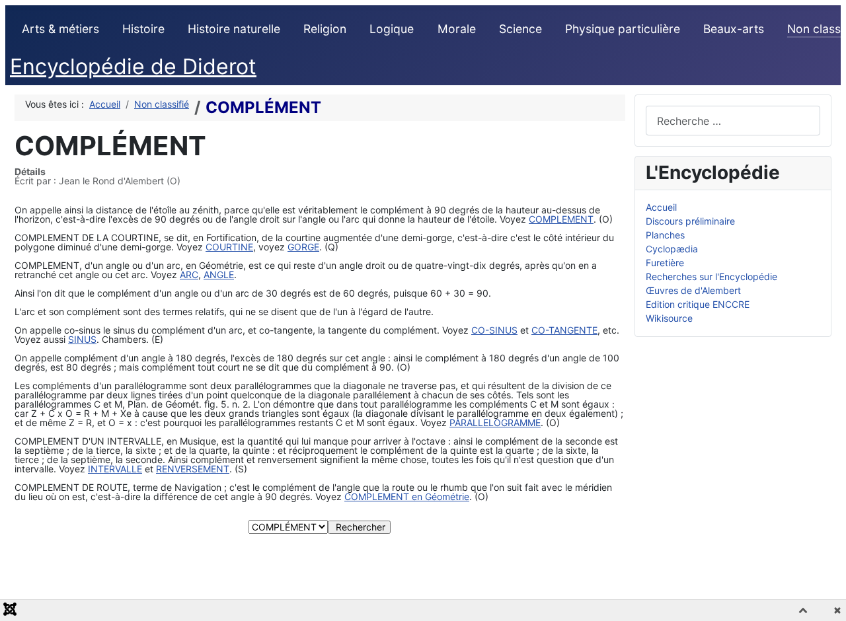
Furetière (665, 262)
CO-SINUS (494, 330)
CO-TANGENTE (564, 330)
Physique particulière (622, 29)
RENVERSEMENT (192, 468)
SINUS (82, 339)
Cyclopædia (672, 248)
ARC (189, 274)
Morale (457, 29)
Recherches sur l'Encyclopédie (711, 276)
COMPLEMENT (561, 219)
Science (520, 29)
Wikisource (669, 318)
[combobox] (733, 120)
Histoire (143, 29)
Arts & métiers (60, 29)
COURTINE (229, 246)
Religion (324, 29)
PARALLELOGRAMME (495, 422)
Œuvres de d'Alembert (693, 290)
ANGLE (219, 274)
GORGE (303, 246)
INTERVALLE (115, 468)
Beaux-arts (733, 29)
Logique (391, 29)
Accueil (661, 207)
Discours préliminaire (690, 221)
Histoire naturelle (234, 29)
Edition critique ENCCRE (698, 304)
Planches (665, 234)
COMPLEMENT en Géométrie (406, 496)
